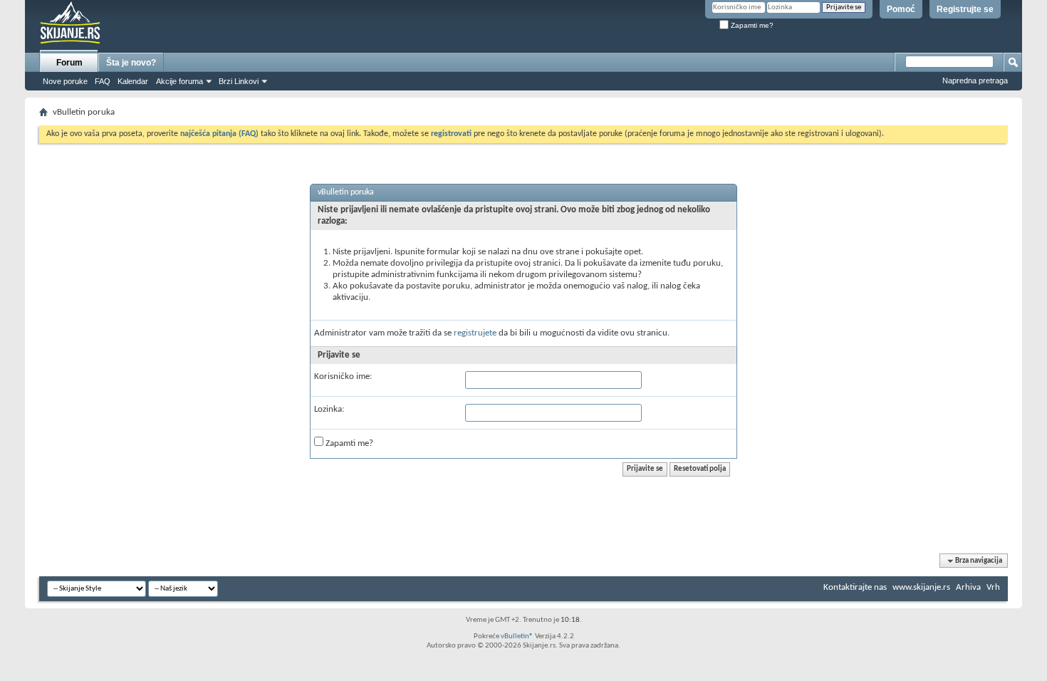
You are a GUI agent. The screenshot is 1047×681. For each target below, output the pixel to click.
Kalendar (133, 81)
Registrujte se (965, 9)
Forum (69, 63)
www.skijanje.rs (921, 587)
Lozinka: (329, 409)
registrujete (475, 333)
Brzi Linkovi (239, 81)
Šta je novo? (131, 63)
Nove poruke (65, 81)
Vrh (993, 587)
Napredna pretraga (975, 80)
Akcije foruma (179, 81)
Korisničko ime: (343, 376)
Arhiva (968, 587)
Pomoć (901, 9)
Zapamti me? (751, 25)
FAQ (102, 81)
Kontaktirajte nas (855, 587)
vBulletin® (517, 636)
